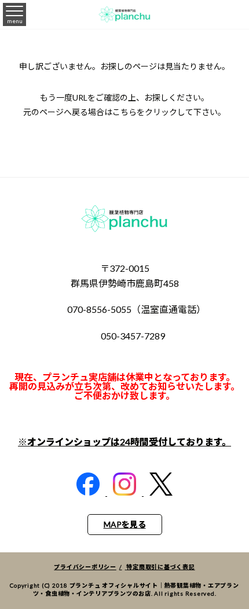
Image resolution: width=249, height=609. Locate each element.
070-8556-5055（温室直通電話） (136, 309)
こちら (124, 112)
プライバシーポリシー (85, 566)
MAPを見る (125, 524)
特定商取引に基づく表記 (160, 566)
